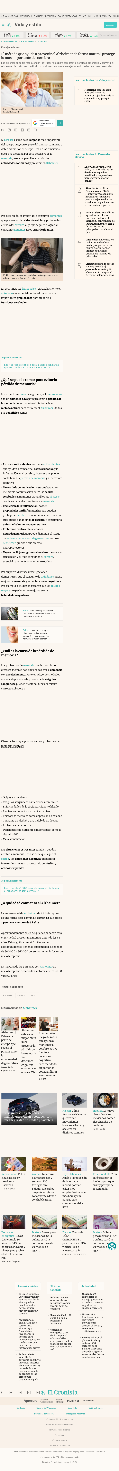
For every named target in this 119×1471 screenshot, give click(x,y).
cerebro (8, 140)
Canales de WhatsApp (46, 1408)
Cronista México (9, 41)
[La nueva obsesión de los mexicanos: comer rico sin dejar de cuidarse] (105, 1100)
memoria (6, 158)
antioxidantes (51, 464)
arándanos (55, 394)
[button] (112, 1246)
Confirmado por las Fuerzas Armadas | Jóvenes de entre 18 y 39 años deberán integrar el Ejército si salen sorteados (99, 269)
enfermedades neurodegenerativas (28, 538)
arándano (7, 293)
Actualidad (26, 16)
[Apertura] (30, 1401)
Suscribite (72, 1408)
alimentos (56, 215)
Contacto (21, 1408)
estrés (5, 858)
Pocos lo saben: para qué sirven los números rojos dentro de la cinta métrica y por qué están (99, 95)
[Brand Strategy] (60, 1401)
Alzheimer (42, 41)
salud (24, 394)
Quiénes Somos (95, 1408)
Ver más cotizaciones (108, 35)
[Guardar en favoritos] (60, 123)
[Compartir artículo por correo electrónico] (28, 130)
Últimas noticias (9, 16)
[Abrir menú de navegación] (3, 25)
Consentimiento (59, 1440)
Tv (110, 16)
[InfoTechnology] (88, 1401)
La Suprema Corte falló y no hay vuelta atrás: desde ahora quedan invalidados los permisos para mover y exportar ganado (98, 173)
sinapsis (55, 496)
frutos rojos (29, 288)
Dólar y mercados (67, 16)
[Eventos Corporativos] (46, 1401)
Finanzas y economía (45, 16)
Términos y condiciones (59, 1430)
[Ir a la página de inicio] (9, 25)
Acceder (110, 25)
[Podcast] (73, 1401)
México (33, 995)
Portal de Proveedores (44, 1414)
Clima (116, 16)
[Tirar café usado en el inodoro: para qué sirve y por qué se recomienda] (105, 1164)
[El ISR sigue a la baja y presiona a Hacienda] (13, 1164)
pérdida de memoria (33, 478)
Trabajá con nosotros (75, 1414)
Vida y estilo (100, 16)
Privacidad (59, 1435)
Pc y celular (85, 16)
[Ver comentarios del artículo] (35, 130)
